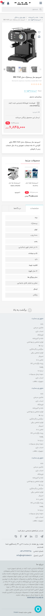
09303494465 (25, 551)
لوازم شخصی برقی (37, 353)
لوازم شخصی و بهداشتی (35, 342)
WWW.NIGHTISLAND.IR (35, 598)
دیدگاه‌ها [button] (17, 208)
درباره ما (40, 371)
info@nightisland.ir (24, 555)
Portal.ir (16, 612)
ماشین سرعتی (38, 328)
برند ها (41, 346)
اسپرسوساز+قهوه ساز (30, 91)
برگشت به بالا (20, 310)
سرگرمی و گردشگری (36, 349)
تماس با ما (39, 360)
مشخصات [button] (34, 208)
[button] (4, 3)
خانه (41, 324)
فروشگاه (40, 335)
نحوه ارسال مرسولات (36, 374)
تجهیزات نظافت (38, 381)
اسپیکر (41, 356)
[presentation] (40, 69)
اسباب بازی (39, 331)
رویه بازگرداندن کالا (36, 363)
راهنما (41, 367)
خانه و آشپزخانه (38, 338)
